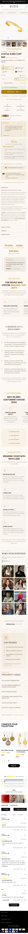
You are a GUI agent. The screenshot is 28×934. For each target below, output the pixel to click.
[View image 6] (14, 44)
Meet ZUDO (4, 912)
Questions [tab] (13, 806)
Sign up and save (6, 922)
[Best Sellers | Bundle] (8, 740)
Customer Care (6, 919)
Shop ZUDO (4, 915)
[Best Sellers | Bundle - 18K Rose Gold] (4, 760)
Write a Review (22, 809)
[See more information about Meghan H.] (25, 874)
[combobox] (14, 9)
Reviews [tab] (4, 806)
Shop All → (14, 765)
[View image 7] (19, 44)
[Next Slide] (25, 799)
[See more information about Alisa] (25, 890)
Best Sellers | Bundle (7, 750)
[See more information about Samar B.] (25, 853)
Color (2, 65)
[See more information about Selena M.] (25, 819)
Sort (14, 814)
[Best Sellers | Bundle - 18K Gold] (2, 760)
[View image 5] (8, 44)
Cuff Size (3, 75)
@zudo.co (6, 561)
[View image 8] (24, 44)
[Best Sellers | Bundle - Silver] (6, 760)
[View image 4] (3, 44)
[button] (5, 753)
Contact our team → (19, 715)
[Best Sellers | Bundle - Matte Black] (8, 760)
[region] (14, 799)
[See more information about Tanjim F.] (25, 835)
